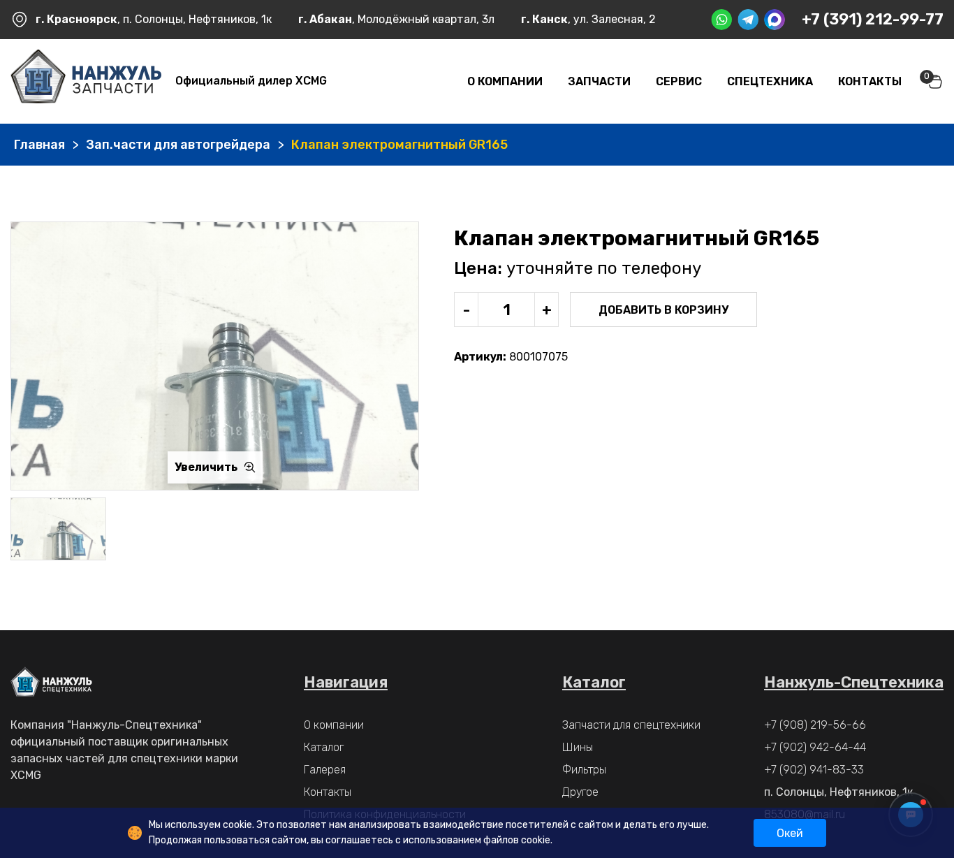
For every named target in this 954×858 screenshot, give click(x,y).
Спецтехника (770, 81)
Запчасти (599, 81)
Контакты (870, 81)
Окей (790, 833)
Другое (580, 792)
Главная (39, 144)
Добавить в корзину (663, 310)
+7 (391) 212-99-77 (873, 19)
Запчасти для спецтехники (631, 725)
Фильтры (584, 769)
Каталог (324, 747)
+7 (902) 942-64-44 (815, 747)
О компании (505, 81)
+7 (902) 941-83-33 (814, 769)
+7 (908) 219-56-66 (815, 725)
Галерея (325, 769)
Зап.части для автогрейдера (178, 144)
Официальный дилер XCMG (251, 80)
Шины (577, 747)
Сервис (679, 81)
